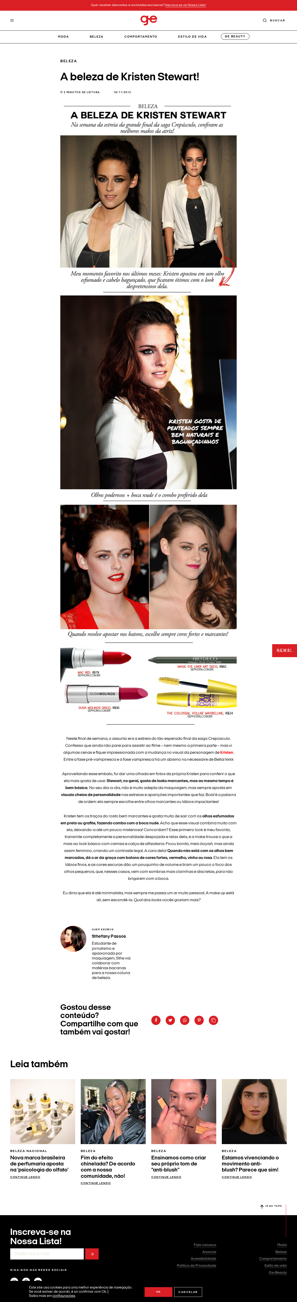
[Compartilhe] (213, 1020)
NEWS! (284, 650)
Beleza (96, 36)
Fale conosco (205, 1245)
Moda (63, 36)
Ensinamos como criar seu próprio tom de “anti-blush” (178, 1164)
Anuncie (209, 1252)
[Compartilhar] (156, 1020)
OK (158, 1292)
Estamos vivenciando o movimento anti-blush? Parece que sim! (250, 1164)
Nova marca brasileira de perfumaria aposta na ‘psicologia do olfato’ (39, 1164)
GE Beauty (235, 36)
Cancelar (188, 1292)
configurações (63, 1296)
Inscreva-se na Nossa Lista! (185, 5)
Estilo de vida (192, 36)
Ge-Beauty (278, 1273)
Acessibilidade (203, 1259)
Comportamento (141, 36)
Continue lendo (25, 1177)
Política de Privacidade (196, 1266)
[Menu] (12, 20)
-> (92, 1254)
